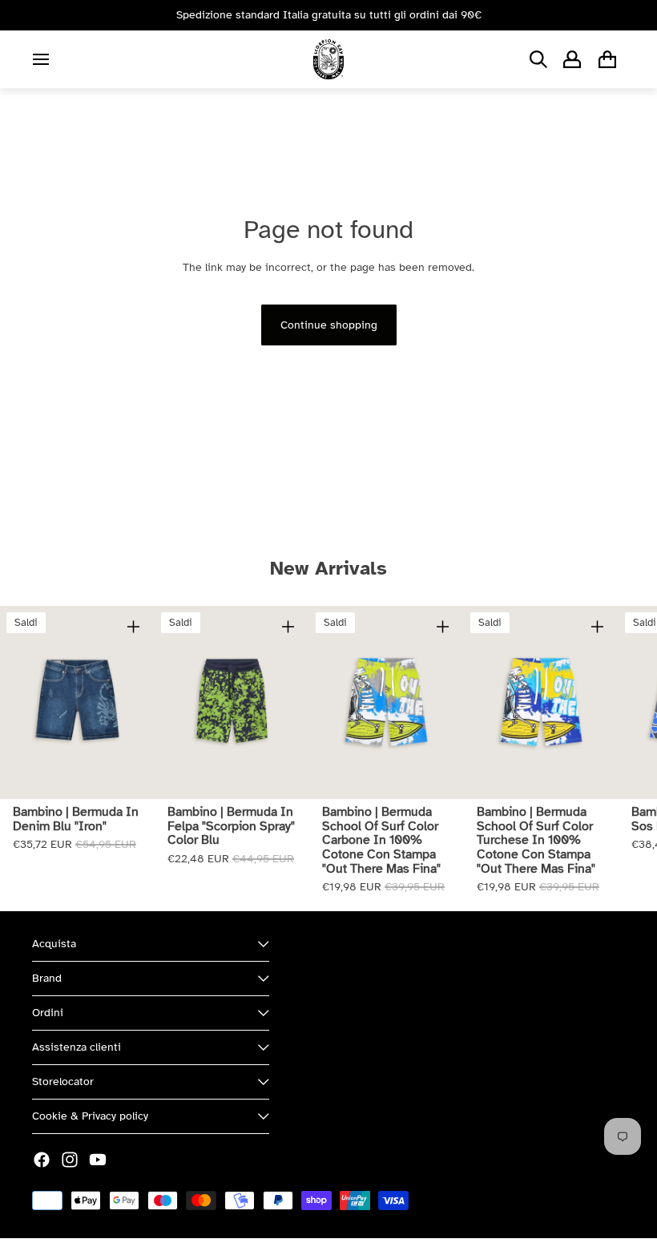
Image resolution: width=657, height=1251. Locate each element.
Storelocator (63, 1081)
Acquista (54, 943)
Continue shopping (328, 325)
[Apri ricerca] (538, 59)
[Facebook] (41, 1159)
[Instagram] (69, 1159)
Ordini (47, 1012)
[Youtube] (97, 1159)
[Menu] (41, 59)
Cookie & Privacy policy (90, 1116)
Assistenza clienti (76, 1047)
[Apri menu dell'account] (572, 59)
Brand (47, 978)
